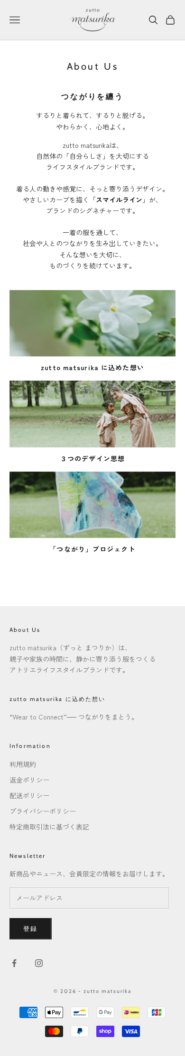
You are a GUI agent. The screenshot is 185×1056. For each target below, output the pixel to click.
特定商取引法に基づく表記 (49, 826)
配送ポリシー (29, 795)
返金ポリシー (29, 779)
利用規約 (22, 764)
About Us (24, 629)
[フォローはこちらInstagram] (39, 963)
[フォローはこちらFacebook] (14, 963)
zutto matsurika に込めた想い (57, 698)
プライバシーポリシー (42, 811)
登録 (30, 928)
